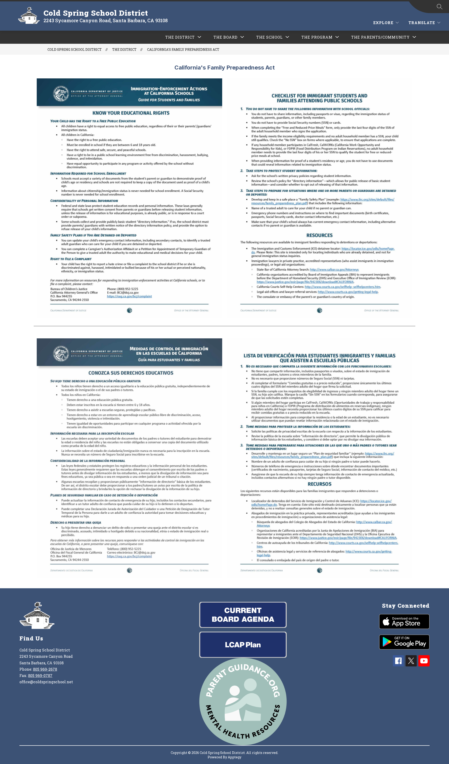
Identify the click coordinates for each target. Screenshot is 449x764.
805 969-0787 (40, 675)
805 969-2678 (45, 669)
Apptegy (234, 757)
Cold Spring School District (74, 49)
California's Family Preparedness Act (183, 49)
